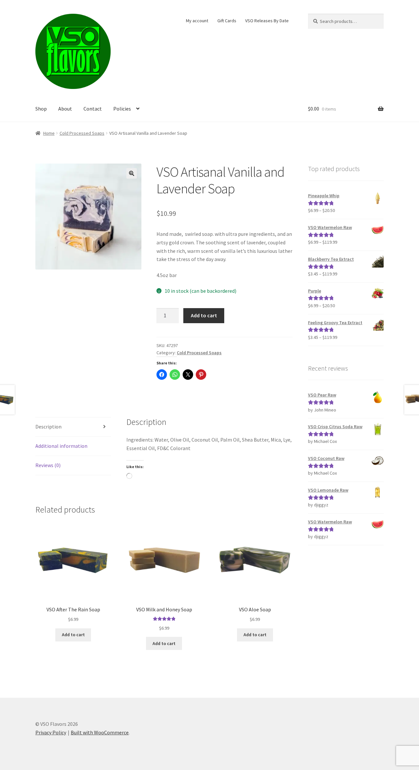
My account (197, 21)
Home (49, 133)
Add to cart (204, 315)
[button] (131, 173)
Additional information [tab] (61, 446)
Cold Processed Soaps (82, 133)
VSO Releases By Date (267, 21)
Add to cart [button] (73, 635)
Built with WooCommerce (100, 732)
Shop (41, 108)
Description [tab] (48, 426)
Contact (92, 108)
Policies (122, 108)
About (65, 108)
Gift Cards (226, 21)
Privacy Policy (50, 732)
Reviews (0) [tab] (48, 465)
